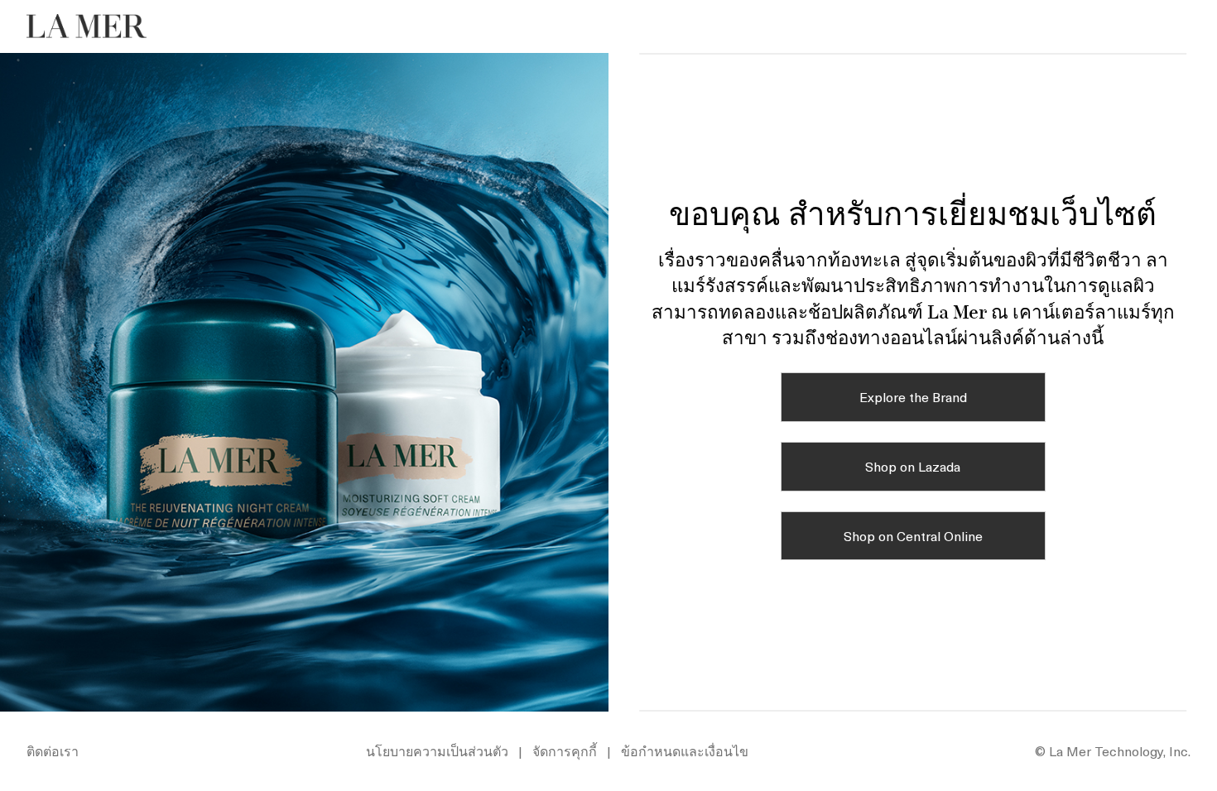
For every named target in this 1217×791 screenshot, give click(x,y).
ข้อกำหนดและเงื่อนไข (684, 750)
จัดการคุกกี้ (564, 750)
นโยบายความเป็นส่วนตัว (437, 750)
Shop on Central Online (913, 535)
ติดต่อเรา (52, 750)
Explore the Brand (913, 396)
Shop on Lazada (912, 466)
